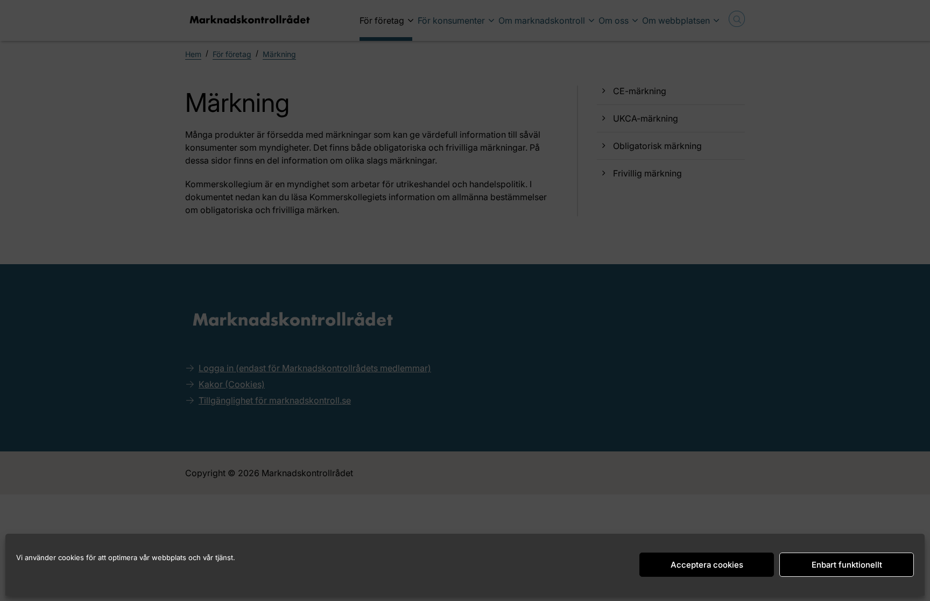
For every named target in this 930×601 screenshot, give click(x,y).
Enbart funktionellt (847, 565)
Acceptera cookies (707, 565)
